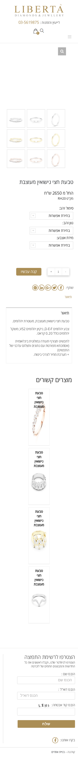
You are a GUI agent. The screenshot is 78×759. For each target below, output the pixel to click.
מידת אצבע (65, 238)
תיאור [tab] (68, 297)
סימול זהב (66, 208)
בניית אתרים (58, 752)
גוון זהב (68, 223)
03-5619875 (29, 22)
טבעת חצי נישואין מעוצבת (39, 400)
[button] (62, 51)
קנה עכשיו (29, 271)
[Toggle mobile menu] (70, 37)
